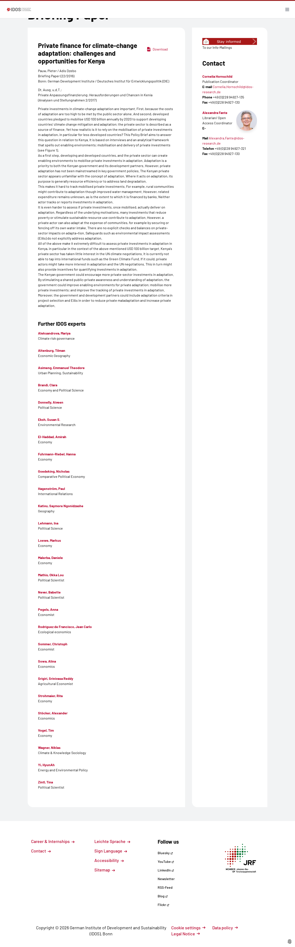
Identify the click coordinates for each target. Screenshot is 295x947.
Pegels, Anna (48, 609)
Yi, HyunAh (46, 765)
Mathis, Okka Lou (51, 575)
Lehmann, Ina (48, 523)
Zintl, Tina (45, 782)
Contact (39, 850)
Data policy (222, 927)
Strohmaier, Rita (50, 696)
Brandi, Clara (47, 385)
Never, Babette (49, 592)
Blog (161, 896)
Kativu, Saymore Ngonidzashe (60, 506)
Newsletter (166, 879)
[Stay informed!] (229, 41)
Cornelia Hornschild (217, 76)
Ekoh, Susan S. (49, 419)
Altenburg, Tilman (51, 350)
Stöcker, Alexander (53, 713)
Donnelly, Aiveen (50, 402)
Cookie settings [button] (186, 927)
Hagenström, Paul (51, 488)
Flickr (162, 905)
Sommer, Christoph (52, 644)
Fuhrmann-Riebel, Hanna (57, 454)
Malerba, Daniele (50, 558)
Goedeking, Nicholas (54, 471)
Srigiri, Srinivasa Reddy (55, 678)
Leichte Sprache (110, 841)
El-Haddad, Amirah (52, 437)
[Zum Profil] (246, 120)
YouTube (164, 861)
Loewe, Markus (49, 540)
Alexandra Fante (214, 112)
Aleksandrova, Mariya (54, 333)
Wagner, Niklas (49, 747)
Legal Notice (183, 933)
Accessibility (107, 860)
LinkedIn (164, 870)
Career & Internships (51, 841)
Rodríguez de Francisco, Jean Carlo (65, 627)
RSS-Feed (165, 887)
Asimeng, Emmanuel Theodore (61, 368)
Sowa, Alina (47, 661)
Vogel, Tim (46, 730)
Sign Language (108, 850)
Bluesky (164, 853)
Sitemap (102, 869)
